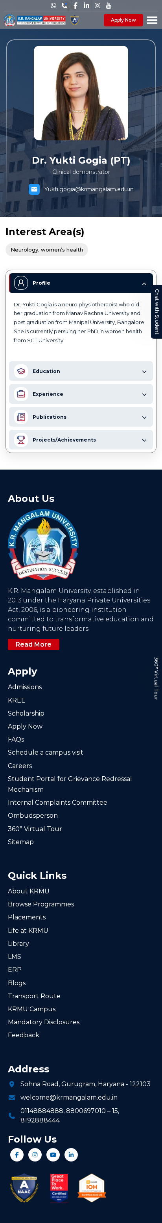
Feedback (23, 1035)
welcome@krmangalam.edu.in (69, 1097)
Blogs (17, 983)
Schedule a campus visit (45, 752)
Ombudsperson (33, 815)
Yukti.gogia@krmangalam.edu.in (89, 189)
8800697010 (86, 1111)
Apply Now (123, 20)
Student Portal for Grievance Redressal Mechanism (70, 784)
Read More (34, 644)
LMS (14, 956)
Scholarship (26, 713)
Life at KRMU (28, 930)
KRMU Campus (31, 1009)
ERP (15, 969)
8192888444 (40, 1120)
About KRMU (29, 891)
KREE (17, 700)
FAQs (16, 739)
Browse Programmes (41, 904)
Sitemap (21, 842)
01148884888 (41, 1111)
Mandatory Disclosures (43, 1022)
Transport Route (34, 996)
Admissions (25, 687)
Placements (27, 917)
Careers (20, 766)
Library (18, 943)
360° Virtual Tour (156, 678)
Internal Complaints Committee (57, 802)
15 (115, 1111)
